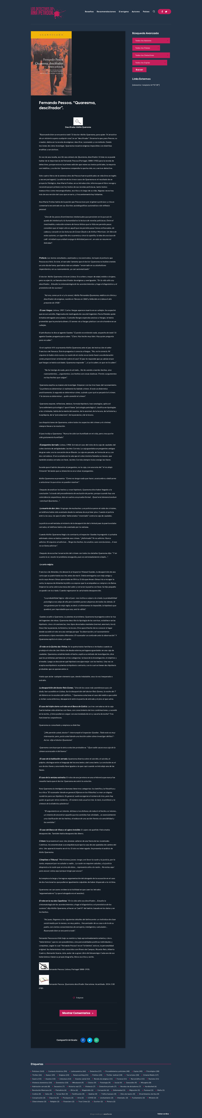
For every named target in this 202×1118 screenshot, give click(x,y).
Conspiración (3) (38, 1098)
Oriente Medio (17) (151, 1075)
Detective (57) (95, 1071)
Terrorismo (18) (132, 1075)
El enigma (124, 12)
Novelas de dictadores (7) (131, 1086)
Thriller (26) (37, 1075)
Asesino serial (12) (82, 1079)
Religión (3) (54, 1101)
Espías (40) (138, 1071)
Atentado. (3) (122, 1098)
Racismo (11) (154, 1079)
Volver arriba (163, 1114)
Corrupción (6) (103, 1090)
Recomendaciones (106, 12)
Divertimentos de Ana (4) (149, 1094)
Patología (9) (105, 1083)
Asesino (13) (51, 1079)
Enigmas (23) (64, 1075)
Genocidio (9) (131, 1083)
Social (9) (118, 1083)
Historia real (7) (75, 1086)
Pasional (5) (148, 1090)
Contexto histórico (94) (57, 1071)
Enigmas (79, 997)
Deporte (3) (54, 1098)
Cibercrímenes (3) (39, 1101)
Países (146, 12)
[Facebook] (162, 11)
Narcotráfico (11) (138, 1079)
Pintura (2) (111, 1101)
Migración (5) (134, 1090)
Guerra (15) (36, 1079)
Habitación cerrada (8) (41, 1086)
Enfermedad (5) (119, 1090)
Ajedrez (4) (92, 1094)
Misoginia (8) (146, 1083)
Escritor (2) (98, 1101)
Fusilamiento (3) (138, 1098)
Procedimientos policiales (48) (118, 1071)
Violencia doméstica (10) (42, 1083)
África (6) (74, 1090)
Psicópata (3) (68, 1098)
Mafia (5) (161, 1090)
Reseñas (89, 12)
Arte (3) (81, 1098)
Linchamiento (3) (106, 1098)
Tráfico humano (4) (108, 1094)
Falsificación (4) (78, 1094)
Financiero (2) (68, 1101)
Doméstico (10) (62, 1083)
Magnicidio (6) (87, 1090)
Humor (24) (50, 1075)
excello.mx (108, 1114)
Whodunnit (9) (78, 1083)
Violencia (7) (90, 1086)
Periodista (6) (61, 1090)
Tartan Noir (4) (62, 1094)
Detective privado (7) (107, 1086)
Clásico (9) (92, 1083)
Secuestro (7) (59, 1086)
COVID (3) (92, 1098)
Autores (136, 12)
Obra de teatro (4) (127, 1094)
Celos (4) (48, 1094)
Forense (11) (122, 1079)
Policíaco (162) (38, 1071)
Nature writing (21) (80, 1075)
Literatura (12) (65, 1079)
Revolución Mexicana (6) (42, 1090)
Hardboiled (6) (151, 1086)
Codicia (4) (36, 1094)
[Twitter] (166, 11)
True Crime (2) (84, 1101)
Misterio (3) (153, 1098)
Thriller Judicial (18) (114, 1075)
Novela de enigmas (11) (103, 1079)
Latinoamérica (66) (78, 1071)
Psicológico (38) (153, 1071)
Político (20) (97, 1075)
